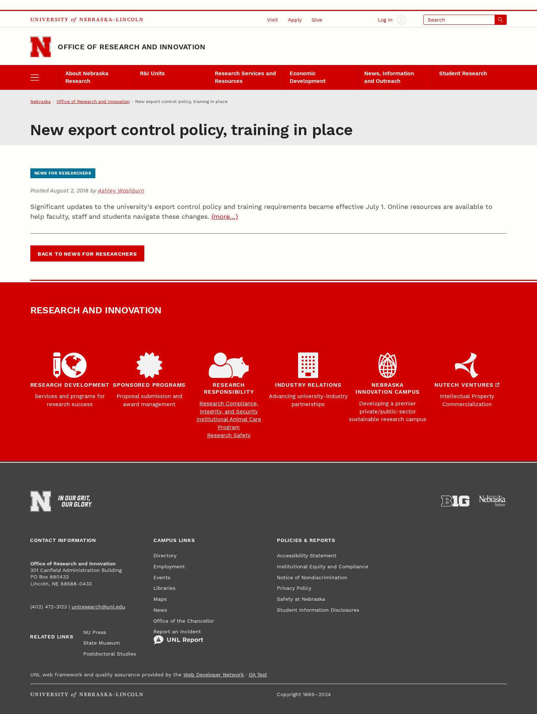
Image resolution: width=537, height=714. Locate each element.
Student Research (463, 73)
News (160, 610)
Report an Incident (177, 631)
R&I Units (152, 73)
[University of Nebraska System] (493, 501)
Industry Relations (308, 385)
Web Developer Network (213, 674)
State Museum (101, 643)
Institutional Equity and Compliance (322, 566)
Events (161, 577)
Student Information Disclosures (318, 610)
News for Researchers (62, 173)
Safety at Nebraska (301, 599)
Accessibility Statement (306, 555)
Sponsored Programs (149, 385)
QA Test (258, 674)
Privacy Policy (294, 588)
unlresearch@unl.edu (98, 607)
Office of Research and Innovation (131, 46)
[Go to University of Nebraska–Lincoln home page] (41, 47)
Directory (164, 555)
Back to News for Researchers (87, 254)
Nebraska (40, 101)
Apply (295, 20)
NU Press (94, 632)
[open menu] (44, 77)
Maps (160, 599)
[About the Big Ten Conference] (455, 501)
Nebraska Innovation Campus (387, 388)
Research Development (70, 385)
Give (317, 20)
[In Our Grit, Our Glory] (75, 501)
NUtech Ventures (464, 385)
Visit (272, 20)
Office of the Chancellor (183, 621)
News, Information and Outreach (389, 77)
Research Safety (229, 435)
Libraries (164, 588)
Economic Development (307, 77)
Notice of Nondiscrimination (312, 577)
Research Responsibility (229, 388)
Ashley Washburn (121, 190)
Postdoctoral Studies (109, 654)
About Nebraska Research (86, 77)
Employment (169, 566)
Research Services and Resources (245, 77)
